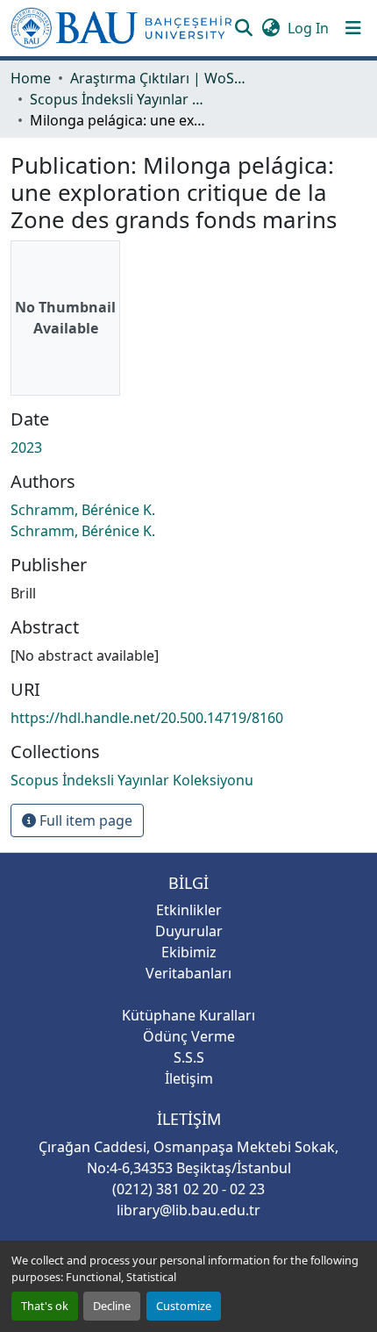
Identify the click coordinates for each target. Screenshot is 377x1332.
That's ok (44, 1306)
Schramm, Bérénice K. (83, 531)
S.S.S (189, 1057)
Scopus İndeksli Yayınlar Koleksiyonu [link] (117, 99)
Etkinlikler (189, 910)
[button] (121, 28)
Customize (183, 1306)
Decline (112, 1306)
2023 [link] (26, 447)
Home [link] (31, 78)
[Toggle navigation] (353, 28)
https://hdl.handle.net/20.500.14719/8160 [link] (147, 717)
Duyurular (189, 931)
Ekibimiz (189, 952)
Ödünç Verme (189, 1036)
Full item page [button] (84, 820)
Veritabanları (188, 973)
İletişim (189, 1078)
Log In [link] (308, 28)
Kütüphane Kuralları (188, 1015)
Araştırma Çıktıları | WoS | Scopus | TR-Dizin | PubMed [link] (157, 78)
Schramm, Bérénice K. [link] (83, 509)
